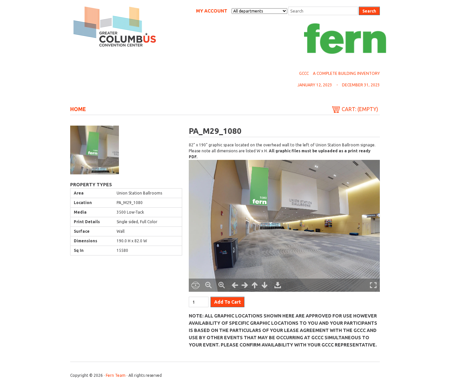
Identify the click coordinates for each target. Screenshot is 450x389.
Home (78, 109)
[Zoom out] (208, 285)
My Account (211, 11)
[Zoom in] (221, 285)
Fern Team (116, 375)
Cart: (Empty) (360, 109)
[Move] (234, 285)
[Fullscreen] (373, 285)
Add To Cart (227, 302)
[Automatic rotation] (195, 285)
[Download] (277, 285)
